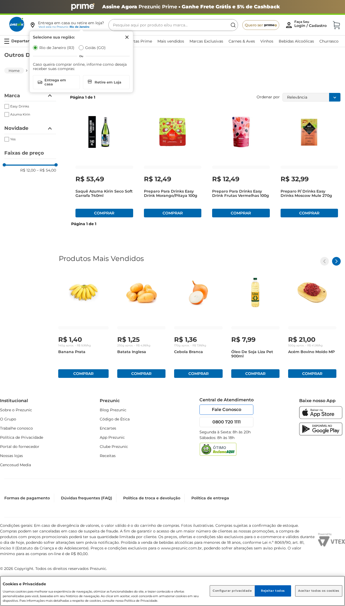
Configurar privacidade (232, 591)
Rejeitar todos (273, 591)
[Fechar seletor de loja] (127, 37)
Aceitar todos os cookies (318, 591)
